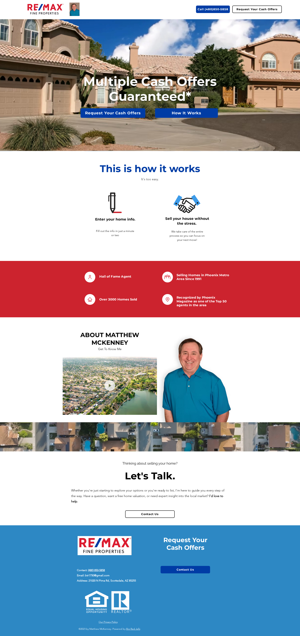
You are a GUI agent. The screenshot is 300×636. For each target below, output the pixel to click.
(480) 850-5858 (96, 570)
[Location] (167, 299)
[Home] (90, 299)
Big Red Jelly (133, 628)
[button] (186, 113)
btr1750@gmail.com (97, 575)
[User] (90, 277)
